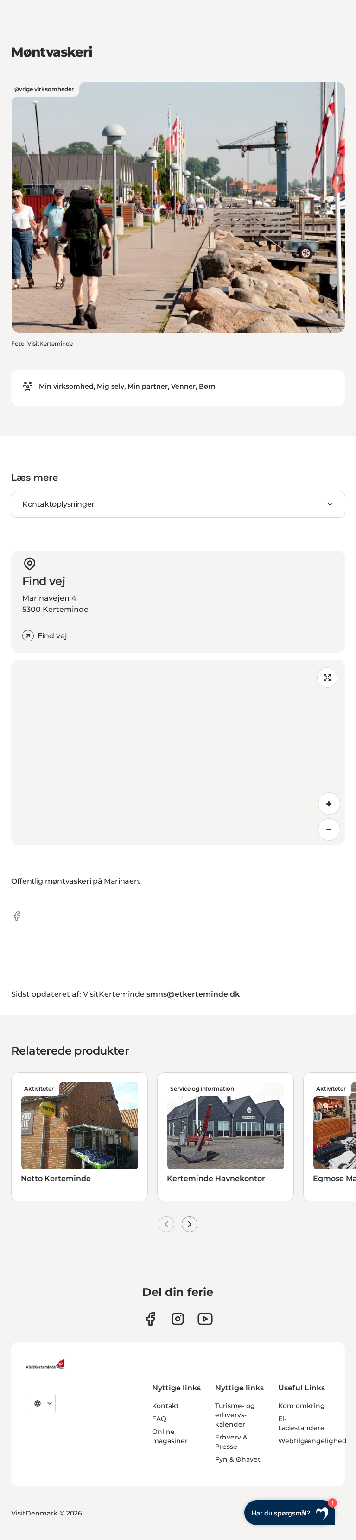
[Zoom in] (329, 803)
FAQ (159, 1418)
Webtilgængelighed (312, 1441)
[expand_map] (327, 677)
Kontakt (165, 1406)
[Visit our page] (150, 1319)
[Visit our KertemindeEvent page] (205, 1319)
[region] (178, 752)
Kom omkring (301, 1406)
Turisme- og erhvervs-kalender (235, 1415)
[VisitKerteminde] (46, 1364)
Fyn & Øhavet (238, 1459)
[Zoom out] (329, 829)
